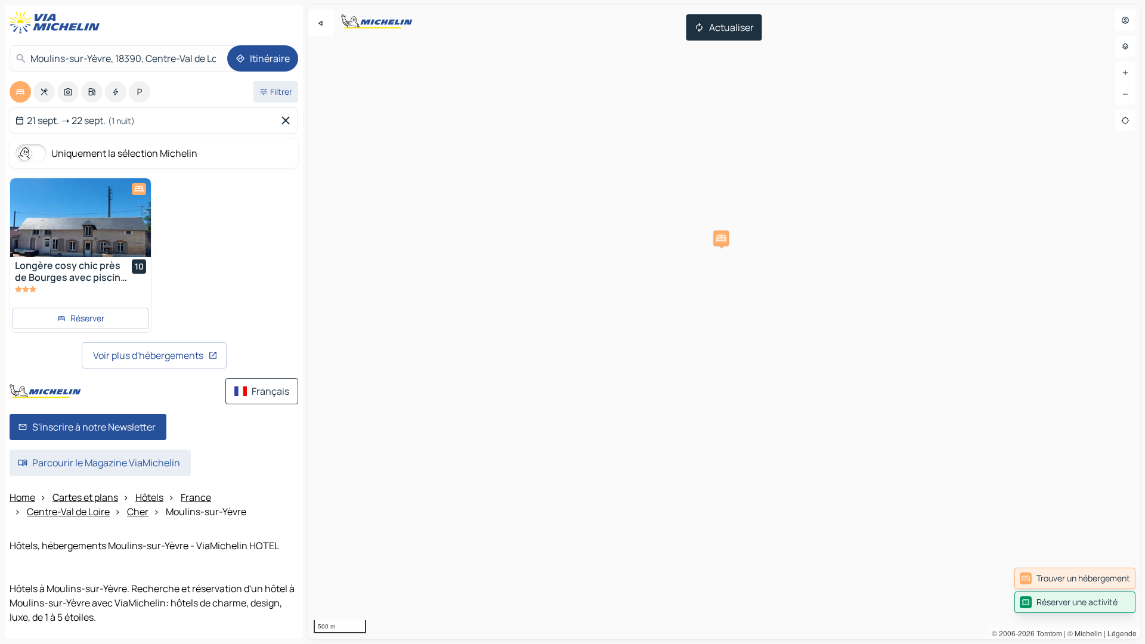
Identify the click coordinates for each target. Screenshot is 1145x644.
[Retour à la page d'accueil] (57, 23)
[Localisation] (1125, 120)
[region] (724, 322)
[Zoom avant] (1125, 72)
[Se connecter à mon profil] (1125, 20)
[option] (20, 92)
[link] (1074, 578)
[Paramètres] (1125, 46)
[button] (721, 238)
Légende (1122, 633)
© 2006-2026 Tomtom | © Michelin (1047, 633)
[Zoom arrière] (1125, 94)
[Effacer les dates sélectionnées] (288, 120)
